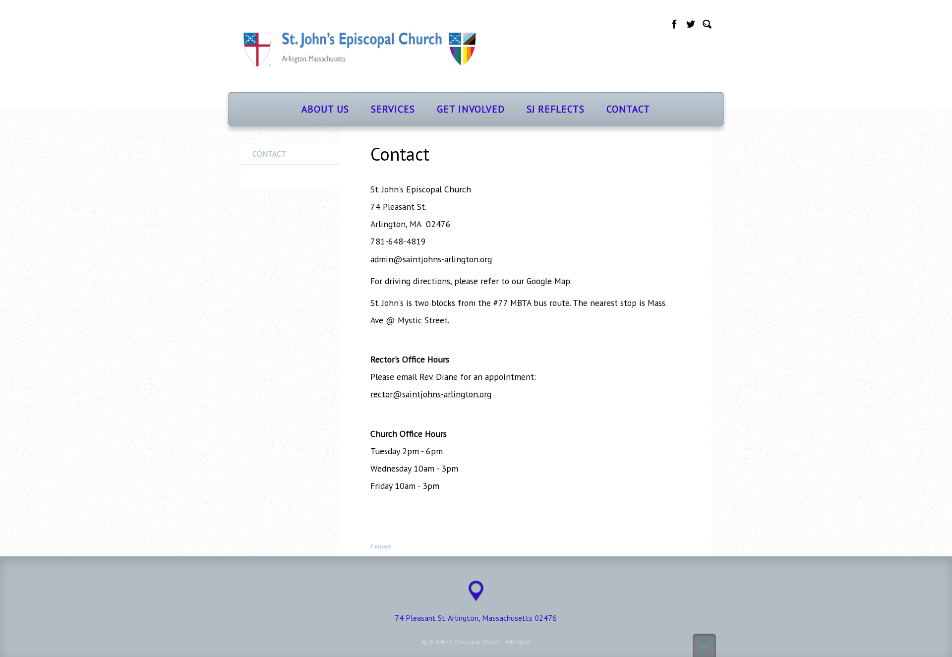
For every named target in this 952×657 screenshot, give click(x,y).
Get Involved (471, 109)
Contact (628, 109)
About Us (325, 109)
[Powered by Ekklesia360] (704, 645)
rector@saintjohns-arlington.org (430, 394)
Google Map (548, 281)
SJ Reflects (556, 109)
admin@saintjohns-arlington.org (431, 259)
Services (393, 109)
